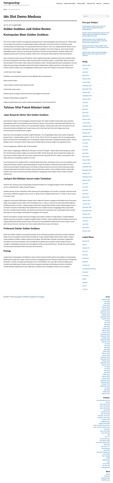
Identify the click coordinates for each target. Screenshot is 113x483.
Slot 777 (107, 437)
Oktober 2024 (86, 133)
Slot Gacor (59, 3)
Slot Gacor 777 (105, 446)
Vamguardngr (18, 297)
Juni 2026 (85, 69)
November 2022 (87, 210)
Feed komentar (105, 478)
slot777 (84, 286)
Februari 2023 (86, 200)
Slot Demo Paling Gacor (103, 442)
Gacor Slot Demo (105, 406)
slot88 (84, 279)
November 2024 (87, 129)
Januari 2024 (86, 163)
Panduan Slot (106, 419)
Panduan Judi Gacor (104, 415)
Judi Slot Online (105, 414)
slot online (85, 275)
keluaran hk (85, 241)
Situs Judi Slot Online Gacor (101, 427)
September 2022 (87, 217)
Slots (108, 462)
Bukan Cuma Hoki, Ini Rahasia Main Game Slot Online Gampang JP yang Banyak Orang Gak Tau (95, 47)
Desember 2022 (87, 207)
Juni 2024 (85, 146)
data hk (84, 244)
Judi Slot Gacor (105, 412)
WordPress (33, 297)
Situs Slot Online (105, 431)
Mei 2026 (85, 72)
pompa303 (85, 258)
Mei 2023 (85, 190)
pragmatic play (105, 421)
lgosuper (84, 282)
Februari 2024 (86, 160)
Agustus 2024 (86, 140)
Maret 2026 (85, 75)
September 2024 (87, 136)
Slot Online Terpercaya (103, 452)
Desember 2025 (87, 85)
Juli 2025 (85, 102)
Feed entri (107, 476)
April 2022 (85, 224)
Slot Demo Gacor (105, 439)
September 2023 (87, 177)
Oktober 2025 (86, 92)
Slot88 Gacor (106, 460)
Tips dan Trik (91, 3)
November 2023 (87, 170)
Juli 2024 (85, 143)
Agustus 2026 (86, 65)
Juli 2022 (85, 221)
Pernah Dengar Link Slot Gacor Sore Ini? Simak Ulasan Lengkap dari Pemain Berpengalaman (94, 27)
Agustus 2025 (86, 99)
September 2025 (87, 96)
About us (99, 3)
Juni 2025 (85, 106)
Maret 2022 (85, 227)
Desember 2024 (87, 126)
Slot (109, 435)
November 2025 (87, 89)
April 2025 (85, 112)
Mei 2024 (85, 150)
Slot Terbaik (106, 454)
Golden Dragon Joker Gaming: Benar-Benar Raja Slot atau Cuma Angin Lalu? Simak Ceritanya (94, 54)
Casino (108, 402)
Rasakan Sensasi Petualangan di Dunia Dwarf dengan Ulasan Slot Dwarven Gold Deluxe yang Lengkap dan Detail (95, 34)
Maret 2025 (85, 116)
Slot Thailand (106, 456)
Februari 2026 (86, 79)
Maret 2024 (85, 156)
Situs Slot (107, 429)
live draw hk (85, 265)
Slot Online (106, 450)
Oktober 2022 (86, 214)
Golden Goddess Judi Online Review (27, 29)
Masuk (108, 474)
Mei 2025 (85, 109)
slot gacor (85, 272)
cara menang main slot (103, 400)
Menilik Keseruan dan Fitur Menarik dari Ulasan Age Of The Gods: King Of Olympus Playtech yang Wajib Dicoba (94, 40)
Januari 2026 (86, 82)
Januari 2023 (86, 204)
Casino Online (81, 3)
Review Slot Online (69, 3)
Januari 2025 (86, 123)
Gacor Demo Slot (105, 404)
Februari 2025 (86, 119)
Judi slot (84, 289)
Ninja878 (85, 262)
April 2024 (85, 153)
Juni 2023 (85, 187)
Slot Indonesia (106, 448)
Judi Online (106, 410)
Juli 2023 (85, 183)
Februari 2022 (86, 231)
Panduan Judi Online (104, 417)
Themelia (41, 297)
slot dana (85, 255)
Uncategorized (106, 467)
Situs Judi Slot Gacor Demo (102, 425)
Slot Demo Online (105, 440)
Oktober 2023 (86, 173)
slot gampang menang (89, 268)
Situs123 (85, 251)
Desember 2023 (87, 167)
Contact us (106, 3)
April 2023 (85, 194)
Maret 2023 (85, 197)
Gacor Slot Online (105, 408)
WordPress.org (105, 480)
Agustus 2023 (86, 180)
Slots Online (106, 464)
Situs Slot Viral (105, 433)
